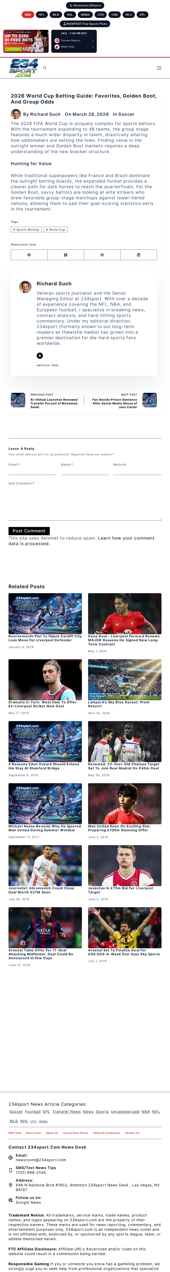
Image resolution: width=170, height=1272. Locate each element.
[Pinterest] (102, 255)
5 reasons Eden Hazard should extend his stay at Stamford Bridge (43, 766)
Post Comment (29, 530)
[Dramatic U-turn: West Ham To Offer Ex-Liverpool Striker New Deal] (45, 679)
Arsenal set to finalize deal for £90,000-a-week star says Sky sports (124, 952)
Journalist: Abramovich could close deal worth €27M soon (41, 890)
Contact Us (132, 1133)
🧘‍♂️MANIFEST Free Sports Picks (85, 23)
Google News (28, 1202)
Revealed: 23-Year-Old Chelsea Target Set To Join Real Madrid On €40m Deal (124, 766)
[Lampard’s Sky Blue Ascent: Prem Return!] (125, 679)
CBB (115, 14)
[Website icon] (40, 356)
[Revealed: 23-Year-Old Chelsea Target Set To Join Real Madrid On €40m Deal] (125, 741)
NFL (42, 14)
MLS (129, 14)
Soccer (126, 114)
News (88, 1111)
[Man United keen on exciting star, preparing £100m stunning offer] (125, 803)
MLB (56, 14)
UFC (33, 1121)
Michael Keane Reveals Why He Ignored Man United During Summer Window (44, 828)
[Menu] (159, 68)
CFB (101, 14)
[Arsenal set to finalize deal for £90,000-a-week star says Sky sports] (125, 927)
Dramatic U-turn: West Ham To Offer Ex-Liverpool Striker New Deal (42, 704)
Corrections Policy (75, 1133)
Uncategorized (125, 1111)
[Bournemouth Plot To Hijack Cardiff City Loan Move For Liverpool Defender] (45, 613)
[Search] (44, 67)
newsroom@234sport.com (41, 1160)
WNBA (85, 14)
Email (14, 465)
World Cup (55, 229)
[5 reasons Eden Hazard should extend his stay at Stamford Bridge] (45, 741)
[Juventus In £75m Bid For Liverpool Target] (125, 865)
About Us (52, 1133)
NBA (28, 14)
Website (119, 465)
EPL (142, 14)
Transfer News (66, 1111)
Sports (102, 1111)
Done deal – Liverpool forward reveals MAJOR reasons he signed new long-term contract (124, 640)
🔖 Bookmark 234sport (85, 5)
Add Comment (21, 483)
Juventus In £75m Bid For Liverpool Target (120, 890)
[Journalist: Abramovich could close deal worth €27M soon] (45, 865)
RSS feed (14, 1133)
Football (33, 1111)
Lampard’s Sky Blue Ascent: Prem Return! (119, 704)
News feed (33, 1133)
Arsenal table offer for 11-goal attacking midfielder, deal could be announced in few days (41, 954)
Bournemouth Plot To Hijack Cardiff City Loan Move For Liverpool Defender (45, 638)
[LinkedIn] (138, 255)
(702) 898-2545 (31, 1172)
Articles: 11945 (47, 365)
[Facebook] (29, 255)
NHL (70, 14)
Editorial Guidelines (107, 1133)
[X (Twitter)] (65, 255)
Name (67, 465)
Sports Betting (26, 229)
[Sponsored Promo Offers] (26, 41)
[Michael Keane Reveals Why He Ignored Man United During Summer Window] (45, 803)
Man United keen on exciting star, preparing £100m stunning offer (119, 828)
